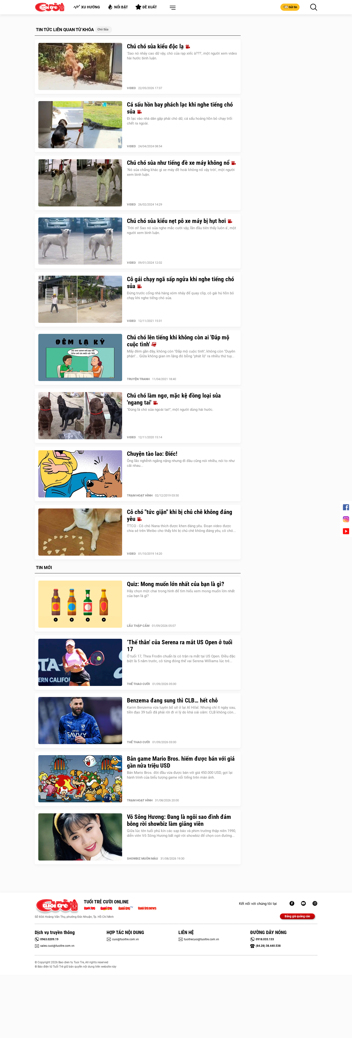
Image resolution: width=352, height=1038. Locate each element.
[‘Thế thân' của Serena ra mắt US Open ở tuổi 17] (80, 662)
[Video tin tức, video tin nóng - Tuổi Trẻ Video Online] (127, 907)
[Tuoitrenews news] (147, 907)
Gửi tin (293, 7)
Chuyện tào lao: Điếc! (152, 453)
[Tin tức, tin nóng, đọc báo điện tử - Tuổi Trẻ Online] (91, 907)
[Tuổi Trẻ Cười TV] (303, 903)
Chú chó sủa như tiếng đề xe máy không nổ (179, 162)
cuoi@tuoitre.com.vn (125, 939)
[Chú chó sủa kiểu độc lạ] (80, 66)
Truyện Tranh (138, 379)
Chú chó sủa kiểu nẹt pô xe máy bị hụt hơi (177, 220)
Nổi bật (121, 7)
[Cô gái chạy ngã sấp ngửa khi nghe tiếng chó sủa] (80, 299)
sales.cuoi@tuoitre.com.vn (57, 945)
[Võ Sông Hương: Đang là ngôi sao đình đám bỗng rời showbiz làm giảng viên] (80, 837)
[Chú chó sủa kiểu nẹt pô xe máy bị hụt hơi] (80, 241)
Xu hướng (90, 7)
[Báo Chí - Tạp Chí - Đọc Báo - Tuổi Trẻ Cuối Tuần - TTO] (108, 907)
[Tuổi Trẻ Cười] (314, 903)
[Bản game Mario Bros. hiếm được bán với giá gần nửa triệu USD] (80, 779)
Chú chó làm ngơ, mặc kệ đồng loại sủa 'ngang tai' (174, 399)
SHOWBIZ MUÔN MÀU (142, 858)
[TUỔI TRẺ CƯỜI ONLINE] (57, 907)
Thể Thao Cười (138, 684)
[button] (172, 7)
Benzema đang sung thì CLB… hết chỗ (172, 700)
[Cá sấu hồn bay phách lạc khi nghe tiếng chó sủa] (80, 124)
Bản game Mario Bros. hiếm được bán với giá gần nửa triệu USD (181, 762)
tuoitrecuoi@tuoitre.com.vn (201, 939)
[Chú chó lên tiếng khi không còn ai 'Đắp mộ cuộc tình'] (80, 357)
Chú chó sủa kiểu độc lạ (156, 46)
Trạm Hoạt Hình (140, 495)
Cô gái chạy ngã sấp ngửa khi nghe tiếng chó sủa (180, 283)
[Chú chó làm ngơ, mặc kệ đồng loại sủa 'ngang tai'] (80, 415)
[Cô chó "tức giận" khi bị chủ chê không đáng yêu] (80, 532)
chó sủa (102, 29)
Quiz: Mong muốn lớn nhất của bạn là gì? (175, 584)
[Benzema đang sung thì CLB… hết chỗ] (80, 720)
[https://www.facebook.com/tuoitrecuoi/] (292, 903)
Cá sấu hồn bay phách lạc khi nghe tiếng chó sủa (180, 108)
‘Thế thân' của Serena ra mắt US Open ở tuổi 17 (179, 646)
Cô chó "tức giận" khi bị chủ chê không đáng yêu (179, 515)
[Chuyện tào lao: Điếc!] (80, 474)
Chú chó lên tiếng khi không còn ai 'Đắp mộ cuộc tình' (178, 341)
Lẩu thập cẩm (138, 625)
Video (131, 88)
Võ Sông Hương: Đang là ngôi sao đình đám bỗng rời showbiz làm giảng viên (179, 820)
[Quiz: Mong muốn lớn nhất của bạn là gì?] (80, 604)
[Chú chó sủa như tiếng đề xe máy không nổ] (80, 183)
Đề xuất (149, 7)
